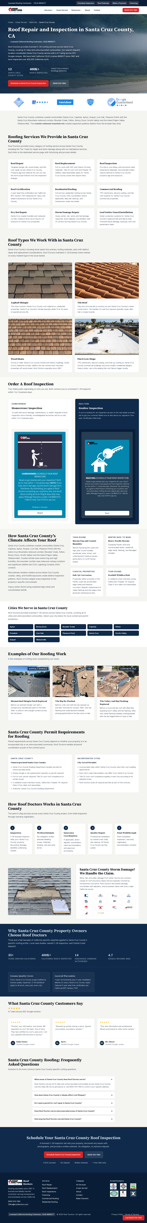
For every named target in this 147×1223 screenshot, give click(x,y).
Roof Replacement (49, 1188)
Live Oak (40, 633)
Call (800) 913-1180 (133, 1218)
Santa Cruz (94, 633)
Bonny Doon (41, 627)
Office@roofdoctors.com (18, 1204)
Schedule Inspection (86, 3)
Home (10, 22)
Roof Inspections (49, 1191)
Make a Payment (119, 3)
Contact (97, 10)
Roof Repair (47, 1185)
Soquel (13, 640)
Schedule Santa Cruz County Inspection (63, 1155)
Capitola (92, 627)
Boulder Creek (69, 627)
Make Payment (82, 1198)
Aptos (12, 627)
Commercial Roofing (50, 1198)
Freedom (13, 633)
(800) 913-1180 (130, 10)
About (87, 10)
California (33, 22)
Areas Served (62, 10)
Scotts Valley (121, 633)
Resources (76, 10)
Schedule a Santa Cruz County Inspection (28, 83)
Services (48, 10)
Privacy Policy (117, 1214)
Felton (118, 627)
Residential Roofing (50, 1202)
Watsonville (41, 640)
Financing (134, 3)
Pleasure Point (69, 633)
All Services (81, 1185)
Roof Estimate (103, 3)
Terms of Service (132, 1214)
